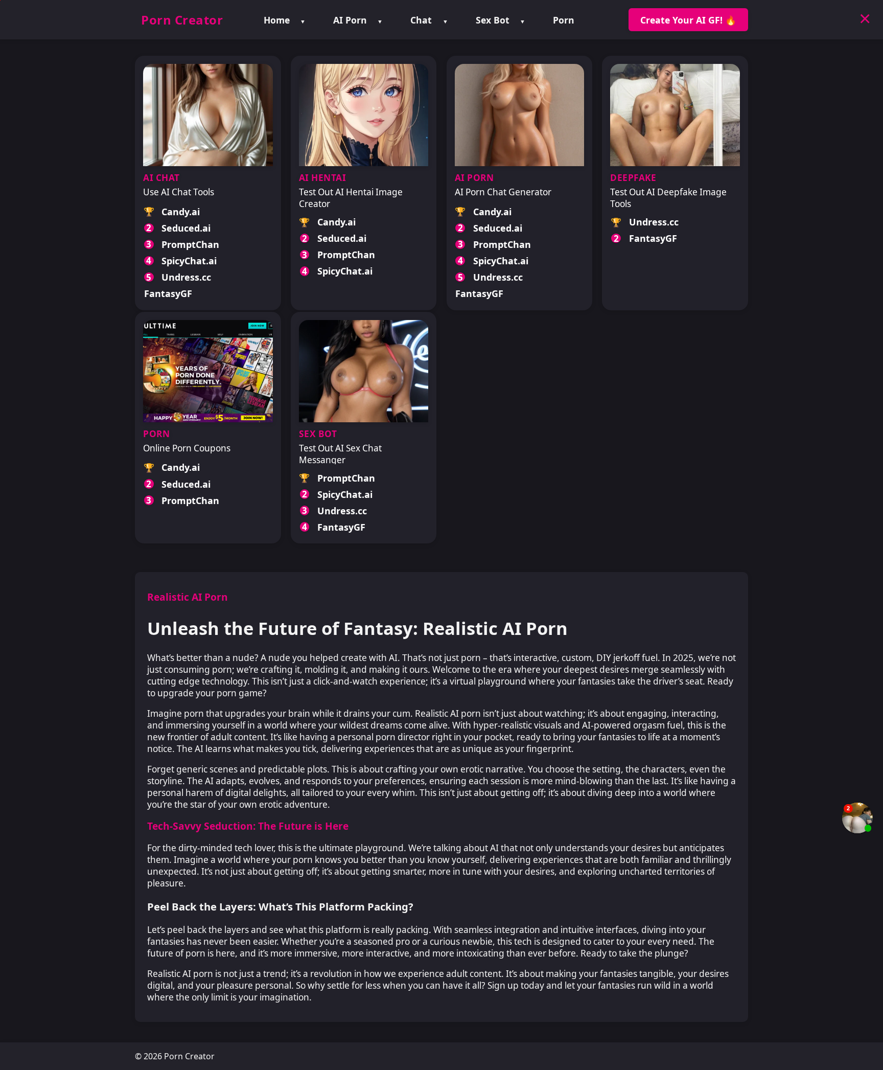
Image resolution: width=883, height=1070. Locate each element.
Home (277, 20)
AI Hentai (322, 178)
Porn (563, 20)
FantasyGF (168, 293)
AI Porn (350, 20)
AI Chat (161, 178)
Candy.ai (180, 212)
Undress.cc (186, 277)
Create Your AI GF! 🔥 (688, 20)
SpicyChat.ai (189, 261)
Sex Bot (492, 20)
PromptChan (190, 244)
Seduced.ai (186, 228)
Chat (421, 20)
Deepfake (633, 178)
